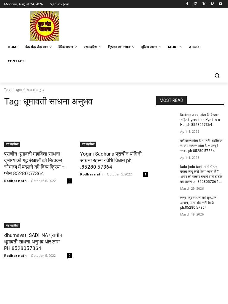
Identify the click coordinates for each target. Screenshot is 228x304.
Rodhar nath (15, 180)
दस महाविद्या (12, 144)
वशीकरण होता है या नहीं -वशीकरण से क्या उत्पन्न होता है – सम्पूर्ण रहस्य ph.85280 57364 (201, 146)
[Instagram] (195, 4)
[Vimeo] (212, 4)
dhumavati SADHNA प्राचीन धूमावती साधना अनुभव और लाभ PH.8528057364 (33, 241)
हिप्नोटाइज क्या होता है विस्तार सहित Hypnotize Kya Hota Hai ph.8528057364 (200, 120)
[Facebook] (187, 4)
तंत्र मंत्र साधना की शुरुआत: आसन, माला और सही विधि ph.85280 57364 (198, 203)
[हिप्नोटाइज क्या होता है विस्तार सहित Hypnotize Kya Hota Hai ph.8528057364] (166, 120)
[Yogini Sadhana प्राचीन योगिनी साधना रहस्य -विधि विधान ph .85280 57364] (114, 130)
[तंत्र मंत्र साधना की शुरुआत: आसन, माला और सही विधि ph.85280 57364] (166, 202)
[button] (217, 76)
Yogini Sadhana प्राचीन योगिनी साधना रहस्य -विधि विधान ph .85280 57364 (111, 160)
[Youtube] (220, 4)
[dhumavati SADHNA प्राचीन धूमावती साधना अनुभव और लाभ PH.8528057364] (38, 211)
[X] (204, 4)
